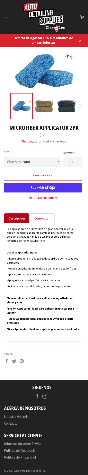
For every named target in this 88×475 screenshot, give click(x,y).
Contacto (11, 423)
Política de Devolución (20, 450)
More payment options (43, 198)
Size (6, 152)
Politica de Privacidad (20, 457)
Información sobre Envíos (22, 443)
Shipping (27, 141)
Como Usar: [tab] (42, 218)
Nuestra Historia (16, 416)
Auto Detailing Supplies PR (29, 471)
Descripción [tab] (16, 218)
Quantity (69, 152)
